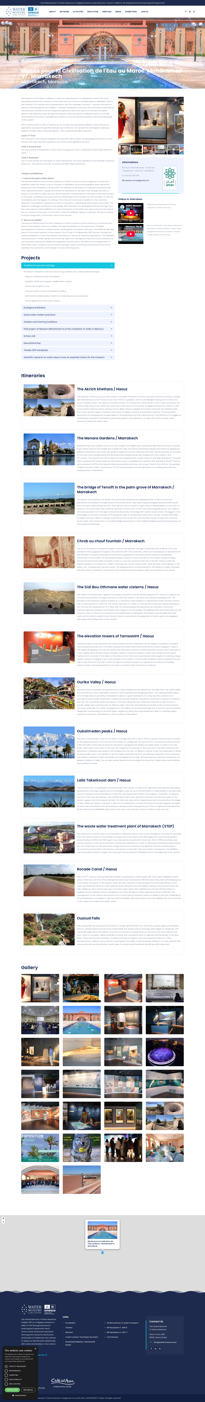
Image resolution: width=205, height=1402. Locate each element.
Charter (68, 1327)
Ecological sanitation (34, 307)
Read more (21, 1361)
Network (64, 11)
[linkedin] (189, 11)
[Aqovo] (25, 11)
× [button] (35, 1349)
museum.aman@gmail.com (137, 180)
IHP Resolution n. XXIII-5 (117, 1327)
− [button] (3, 1221)
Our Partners (112, 1337)
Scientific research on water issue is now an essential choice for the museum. (64, 357)
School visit (29, 336)
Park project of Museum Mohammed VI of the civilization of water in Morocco (64, 329)
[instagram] (194, 11)
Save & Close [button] (12, 1390)
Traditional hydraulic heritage (39, 265)
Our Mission (70, 1323)
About (52, 11)
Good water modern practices (39, 314)
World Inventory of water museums (122, 1323)
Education (92, 11)
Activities (78, 11)
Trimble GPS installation (36, 350)
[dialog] (20, 1373)
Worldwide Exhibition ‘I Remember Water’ (80, 1343)
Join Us (144, 11)
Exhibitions (131, 11)
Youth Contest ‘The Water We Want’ (81, 1337)
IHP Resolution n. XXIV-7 (117, 1332)
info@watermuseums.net (165, 1342)
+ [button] (3, 1218)
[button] (20, 1395)
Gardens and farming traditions (40, 321)
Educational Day (32, 343)
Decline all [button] (28, 1390)
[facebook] (185, 11)
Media (118, 11)
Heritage (107, 11)
